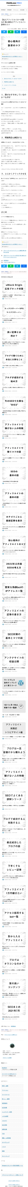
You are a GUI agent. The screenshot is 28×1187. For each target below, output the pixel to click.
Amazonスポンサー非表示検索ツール (12, 1165)
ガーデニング (5, 1142)
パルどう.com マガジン (9, 262)
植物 (3, 1151)
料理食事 (9, 10)
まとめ (3, 88)
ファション (15, 10)
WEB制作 (3, 10)
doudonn (4, 1068)
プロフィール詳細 (7, 1057)
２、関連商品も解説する (8, 82)
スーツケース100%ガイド (9, 1074)
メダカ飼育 (5, 1116)
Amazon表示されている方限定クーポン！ (12, 56)
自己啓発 (4, 1125)
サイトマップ (5, 1156)
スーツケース (5, 1094)
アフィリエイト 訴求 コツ (11, 1034)
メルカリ (4, 1120)
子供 (3, 1133)
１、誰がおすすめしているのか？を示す (12, 78)
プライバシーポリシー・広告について (12, 1175)
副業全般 (4, 1129)
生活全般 (22, 10)
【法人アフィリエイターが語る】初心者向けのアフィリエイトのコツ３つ (14, 256)
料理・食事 (5, 1086)
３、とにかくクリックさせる (9, 85)
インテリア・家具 (7, 1112)
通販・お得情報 (6, 1138)
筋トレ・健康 (5, 1099)
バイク (4, 1147)
